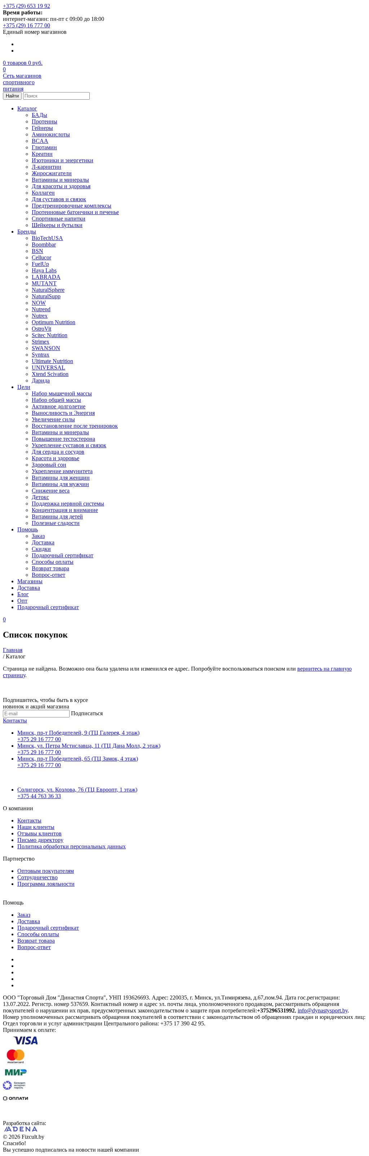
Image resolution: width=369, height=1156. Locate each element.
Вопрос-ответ (48, 575)
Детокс (40, 497)
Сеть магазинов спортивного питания (22, 82)
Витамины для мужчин (60, 484)
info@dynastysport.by (323, 1010)
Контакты (15, 720)
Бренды (26, 231)
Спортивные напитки (58, 219)
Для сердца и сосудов (58, 452)
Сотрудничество (37, 877)
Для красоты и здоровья (61, 186)
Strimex (40, 342)
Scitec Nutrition (49, 335)
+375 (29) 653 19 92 (26, 6)
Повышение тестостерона (63, 439)
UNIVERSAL (48, 367)
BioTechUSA (47, 238)
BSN (37, 251)
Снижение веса (51, 491)
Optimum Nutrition (53, 322)
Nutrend (41, 309)
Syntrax (40, 355)
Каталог (27, 108)
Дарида (41, 380)
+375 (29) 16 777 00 (26, 25)
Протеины (44, 121)
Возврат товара (50, 568)
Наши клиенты (35, 827)
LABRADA (46, 277)
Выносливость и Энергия (63, 413)
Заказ (38, 536)
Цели (23, 387)
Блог (23, 594)
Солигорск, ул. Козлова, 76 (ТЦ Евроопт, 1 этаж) (77, 789)
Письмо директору (40, 840)
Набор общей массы (56, 400)
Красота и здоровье (55, 458)
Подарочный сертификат (62, 555)
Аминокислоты (51, 134)
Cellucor (41, 257)
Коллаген (43, 193)
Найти (12, 96)
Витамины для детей (57, 516)
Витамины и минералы (60, 180)
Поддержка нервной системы (68, 503)
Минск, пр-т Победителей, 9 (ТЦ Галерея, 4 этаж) (78, 733)
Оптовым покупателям (45, 871)
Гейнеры (42, 128)
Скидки (41, 549)
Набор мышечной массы (62, 393)
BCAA (40, 141)
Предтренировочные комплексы (71, 206)
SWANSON (46, 348)
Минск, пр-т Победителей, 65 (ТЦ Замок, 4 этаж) (77, 759)
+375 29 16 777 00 (39, 739)
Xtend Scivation (50, 374)
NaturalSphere (48, 290)
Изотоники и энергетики (62, 160)
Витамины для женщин (61, 478)
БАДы (39, 115)
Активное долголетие (58, 406)
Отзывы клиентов (39, 833)
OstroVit (41, 329)
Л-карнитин (46, 167)
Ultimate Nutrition (52, 361)
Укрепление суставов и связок (69, 445)
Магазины (30, 581)
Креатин (42, 154)
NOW (39, 303)
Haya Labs (44, 270)
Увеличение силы (53, 419)
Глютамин (44, 147)
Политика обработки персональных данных (71, 846)
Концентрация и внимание (65, 510)
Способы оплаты (53, 562)
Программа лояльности (46, 884)
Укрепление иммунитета (62, 471)
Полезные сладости (56, 523)
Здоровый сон (49, 465)
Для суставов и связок (59, 199)
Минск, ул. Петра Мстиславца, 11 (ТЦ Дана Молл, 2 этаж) (88, 746)
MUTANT (44, 283)
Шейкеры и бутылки (57, 225)
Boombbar (44, 244)
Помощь (27, 529)
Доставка (43, 542)
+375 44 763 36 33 (39, 796)
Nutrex (40, 316)
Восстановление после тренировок (75, 426)
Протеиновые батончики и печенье (75, 212)
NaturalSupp (46, 296)
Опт (22, 601)
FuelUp (40, 264)
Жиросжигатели (52, 173)
